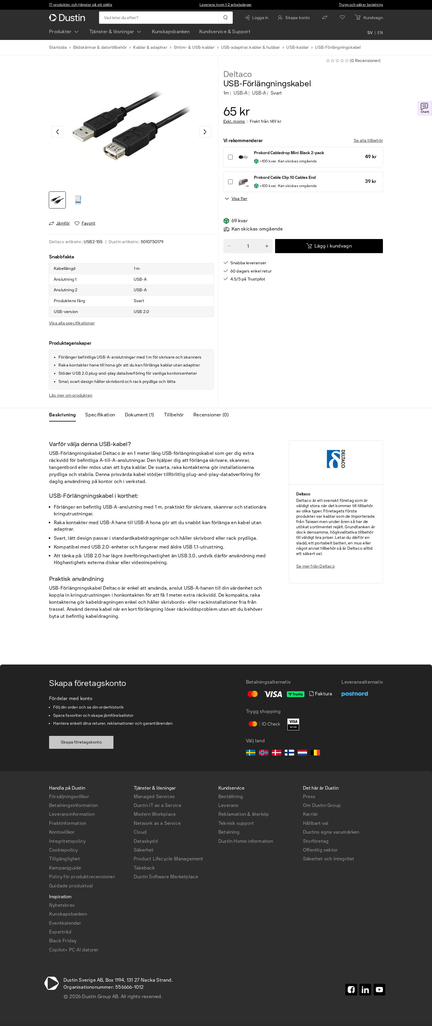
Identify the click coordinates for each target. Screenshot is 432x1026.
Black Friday (62, 940)
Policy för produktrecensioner (82, 876)
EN (380, 33)
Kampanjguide (65, 868)
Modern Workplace (155, 814)
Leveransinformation (72, 814)
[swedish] (250, 753)
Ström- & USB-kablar (194, 47)
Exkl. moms (234, 122)
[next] (205, 132)
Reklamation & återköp (243, 814)
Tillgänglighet (64, 859)
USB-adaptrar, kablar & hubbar (250, 47)
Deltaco (237, 74)
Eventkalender (65, 923)
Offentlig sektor (320, 850)
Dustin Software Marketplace (166, 876)
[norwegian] (263, 753)
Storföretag (316, 841)
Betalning (229, 832)
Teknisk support (236, 823)
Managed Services (154, 796)
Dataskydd (146, 841)
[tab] (65, 415)
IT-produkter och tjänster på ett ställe (80, 5)
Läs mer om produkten (70, 395)
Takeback (144, 868)
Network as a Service (157, 823)
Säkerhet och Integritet (328, 859)
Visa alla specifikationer (72, 323)
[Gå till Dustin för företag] (68, 17)
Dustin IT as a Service (157, 805)
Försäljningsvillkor (69, 796)
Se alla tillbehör (368, 140)
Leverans (228, 805)
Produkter (60, 31)
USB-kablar (297, 47)
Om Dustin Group (322, 805)
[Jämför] (324, 18)
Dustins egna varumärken (331, 832)
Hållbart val (315, 823)
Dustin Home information (245, 841)
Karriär (310, 814)
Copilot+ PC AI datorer (73, 950)
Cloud (140, 832)
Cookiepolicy (63, 850)
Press (309, 796)
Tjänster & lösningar (111, 31)
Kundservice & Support (224, 31)
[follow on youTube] (379, 989)
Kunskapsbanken (171, 31)
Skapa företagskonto (81, 742)
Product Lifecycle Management (168, 859)
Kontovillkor (62, 832)
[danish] (276, 753)
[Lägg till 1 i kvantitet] (267, 246)
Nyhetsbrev (62, 905)
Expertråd (60, 932)
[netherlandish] (302, 753)
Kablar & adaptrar (150, 47)
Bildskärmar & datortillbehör (100, 47)
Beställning (230, 796)
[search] (225, 17)
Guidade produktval (71, 886)
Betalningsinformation (73, 805)
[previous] (57, 132)
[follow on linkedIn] (365, 989)
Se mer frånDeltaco (315, 566)
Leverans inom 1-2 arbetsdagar (226, 5)
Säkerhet (144, 850)
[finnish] (289, 753)
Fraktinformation (67, 823)
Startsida (58, 47)
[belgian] (315, 753)
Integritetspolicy (67, 841)
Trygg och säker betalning (361, 5)
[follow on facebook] (351, 989)
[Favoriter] (342, 18)
